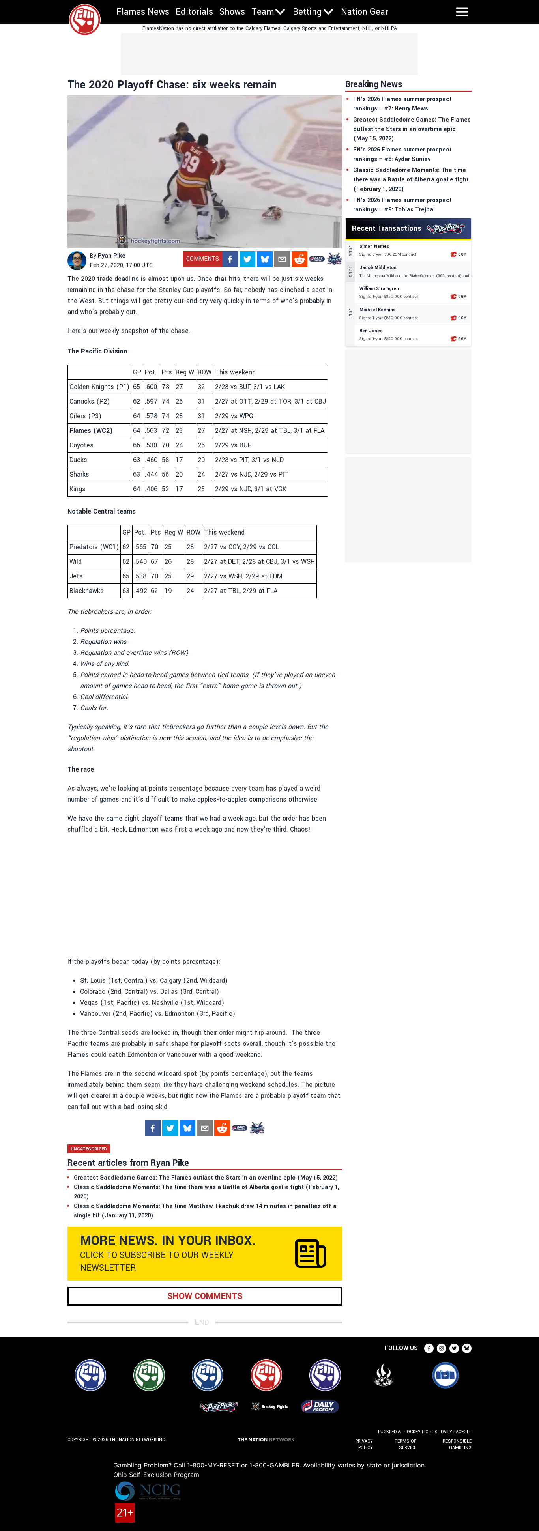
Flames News (142, 12)
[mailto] (282, 259)
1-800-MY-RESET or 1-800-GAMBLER (243, 1465)
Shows (232, 12)
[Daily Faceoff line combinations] (317, 259)
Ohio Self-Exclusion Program (156, 1475)
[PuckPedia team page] (334, 259)
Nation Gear (364, 12)
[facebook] (230, 259)
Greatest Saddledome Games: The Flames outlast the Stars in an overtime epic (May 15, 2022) (412, 129)
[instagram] (441, 1348)
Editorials (194, 12)
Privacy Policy (364, 1444)
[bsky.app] (265, 259)
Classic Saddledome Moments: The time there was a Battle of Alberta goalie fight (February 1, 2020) (411, 179)
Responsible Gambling (457, 1444)
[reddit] (299, 259)
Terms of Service (405, 1444)
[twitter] (247, 259)
